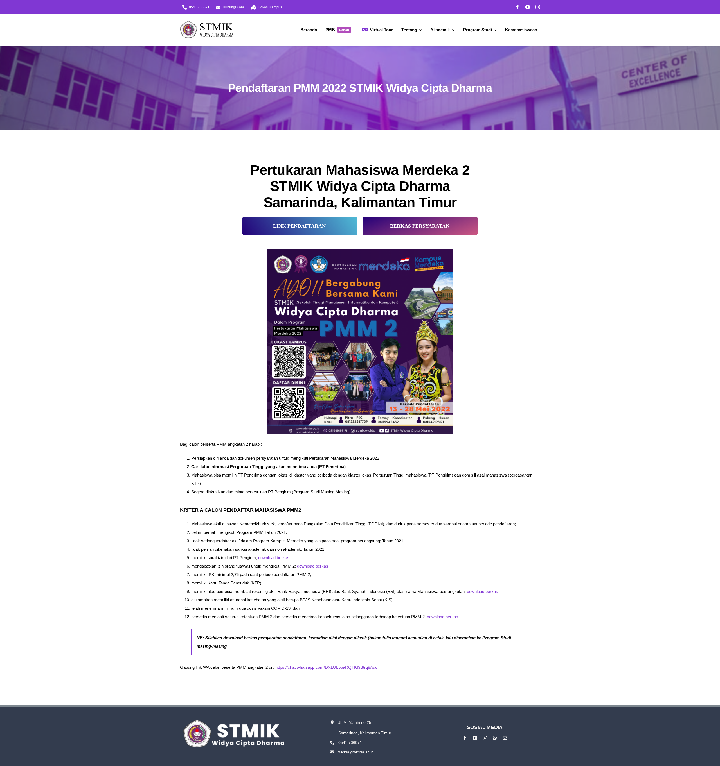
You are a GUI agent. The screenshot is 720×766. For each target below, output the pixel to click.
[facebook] (517, 7)
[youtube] (527, 7)
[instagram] (538, 7)
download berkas (273, 557)
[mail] (505, 738)
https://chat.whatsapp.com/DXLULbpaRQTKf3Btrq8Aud (326, 667)
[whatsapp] (495, 738)
